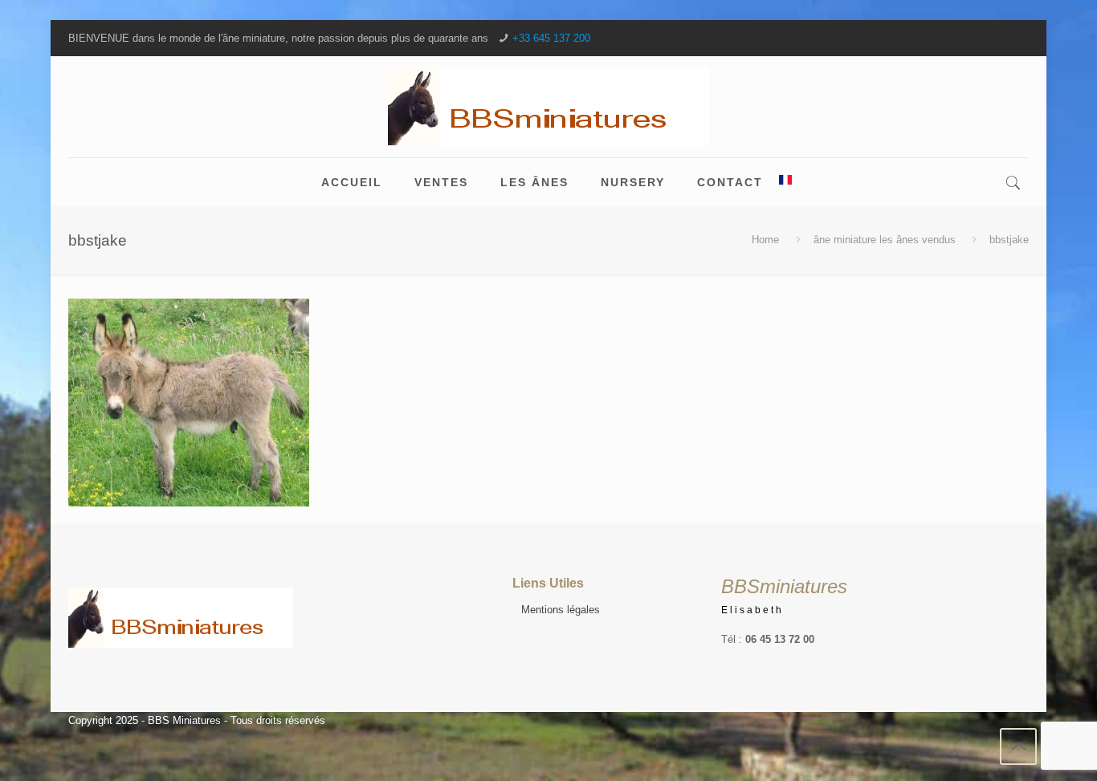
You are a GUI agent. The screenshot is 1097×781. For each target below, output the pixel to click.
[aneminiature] (548, 106)
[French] (785, 182)
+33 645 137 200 (551, 38)
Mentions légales (560, 610)
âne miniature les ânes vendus (885, 240)
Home (765, 240)
